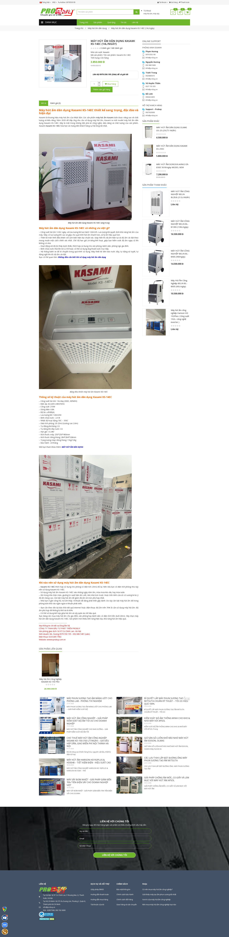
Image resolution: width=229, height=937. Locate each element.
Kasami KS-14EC (53, 126)
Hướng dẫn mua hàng (99, 899)
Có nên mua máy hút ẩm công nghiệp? (157, 889)
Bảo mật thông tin (123, 889)
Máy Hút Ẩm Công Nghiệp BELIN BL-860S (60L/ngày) (179, 283)
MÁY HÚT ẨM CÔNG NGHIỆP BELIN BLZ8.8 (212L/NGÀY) (180, 194)
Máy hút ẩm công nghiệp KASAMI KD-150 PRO (50, 680)
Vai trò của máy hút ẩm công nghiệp (156, 899)
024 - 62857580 (49, 910)
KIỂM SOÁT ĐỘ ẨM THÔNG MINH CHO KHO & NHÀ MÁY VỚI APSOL (167, 719)
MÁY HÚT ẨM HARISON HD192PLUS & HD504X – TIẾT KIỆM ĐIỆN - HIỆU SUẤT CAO (89, 761)
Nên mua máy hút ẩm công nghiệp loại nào (159, 904)
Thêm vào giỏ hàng (101, 89)
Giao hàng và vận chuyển (126, 904)
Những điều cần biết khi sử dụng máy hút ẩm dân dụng (82, 257)
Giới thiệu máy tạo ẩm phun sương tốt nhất (159, 894)
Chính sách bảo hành (124, 894)
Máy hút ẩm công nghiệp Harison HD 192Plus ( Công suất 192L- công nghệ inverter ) (180, 316)
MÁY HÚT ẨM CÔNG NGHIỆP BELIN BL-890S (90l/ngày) (180, 253)
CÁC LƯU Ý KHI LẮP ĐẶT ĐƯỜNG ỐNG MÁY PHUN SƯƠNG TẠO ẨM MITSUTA (165, 759)
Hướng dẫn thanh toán (100, 894)
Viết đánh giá (116, 48)
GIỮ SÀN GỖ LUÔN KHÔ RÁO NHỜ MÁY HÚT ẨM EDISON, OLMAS (166, 739)
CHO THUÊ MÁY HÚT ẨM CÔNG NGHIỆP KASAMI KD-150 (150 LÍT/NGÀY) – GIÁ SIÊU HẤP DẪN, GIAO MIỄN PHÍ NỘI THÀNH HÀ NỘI (88, 742)
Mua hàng (111, 84)
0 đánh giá (105, 48)
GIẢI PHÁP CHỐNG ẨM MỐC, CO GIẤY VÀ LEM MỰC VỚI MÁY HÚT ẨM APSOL (166, 779)
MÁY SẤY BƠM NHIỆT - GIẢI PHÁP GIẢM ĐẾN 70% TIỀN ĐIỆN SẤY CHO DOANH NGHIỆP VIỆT (89, 782)
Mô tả (43, 103)
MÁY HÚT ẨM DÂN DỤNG (72, 447)
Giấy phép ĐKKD (97, 889)
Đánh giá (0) (55, 103)
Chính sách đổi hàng (124, 899)
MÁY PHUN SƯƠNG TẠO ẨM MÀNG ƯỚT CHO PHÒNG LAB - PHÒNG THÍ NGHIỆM (89, 699)
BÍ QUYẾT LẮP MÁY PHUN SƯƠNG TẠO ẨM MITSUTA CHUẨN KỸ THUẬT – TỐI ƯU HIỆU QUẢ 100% (166, 701)
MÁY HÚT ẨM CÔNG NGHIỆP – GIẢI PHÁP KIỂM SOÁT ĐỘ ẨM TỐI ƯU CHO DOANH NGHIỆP (87, 721)
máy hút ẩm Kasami (105, 117)
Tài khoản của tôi (97, 904)
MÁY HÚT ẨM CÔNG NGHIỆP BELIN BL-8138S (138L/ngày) (180, 224)
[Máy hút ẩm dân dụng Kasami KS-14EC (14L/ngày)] (63, 63)
